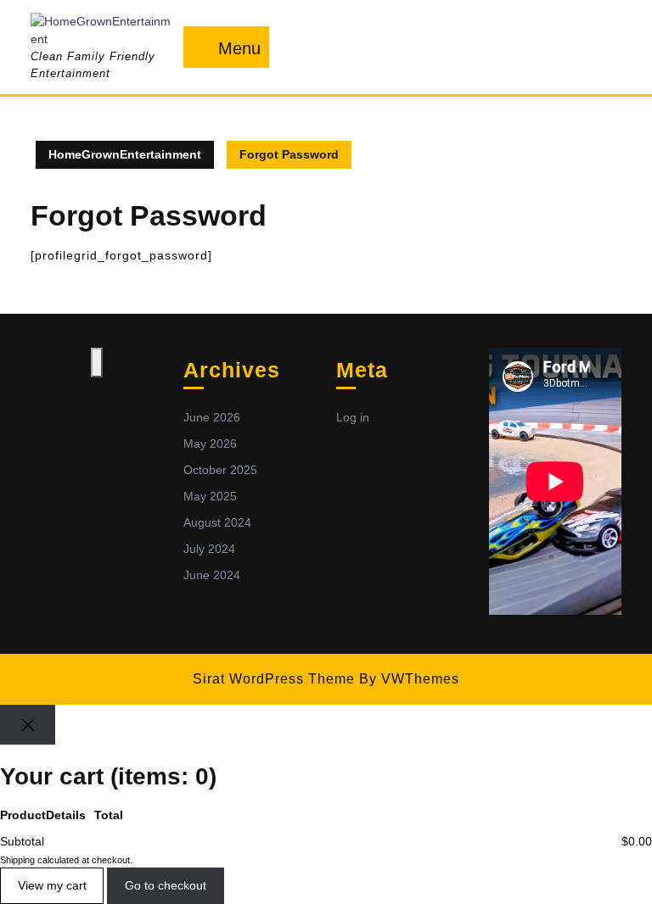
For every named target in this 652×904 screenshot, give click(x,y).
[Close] (27, 725)
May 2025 (210, 496)
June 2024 (211, 575)
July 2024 (209, 548)
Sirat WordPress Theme (274, 679)
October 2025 (220, 470)
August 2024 (217, 522)
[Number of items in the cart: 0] (97, 362)
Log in (352, 417)
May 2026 (210, 443)
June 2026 (211, 417)
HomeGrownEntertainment (124, 154)
